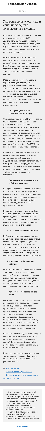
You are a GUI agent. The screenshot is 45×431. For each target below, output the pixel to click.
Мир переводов (13, 368)
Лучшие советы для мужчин (19, 372)
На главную (22, 426)
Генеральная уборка (22, 3)
